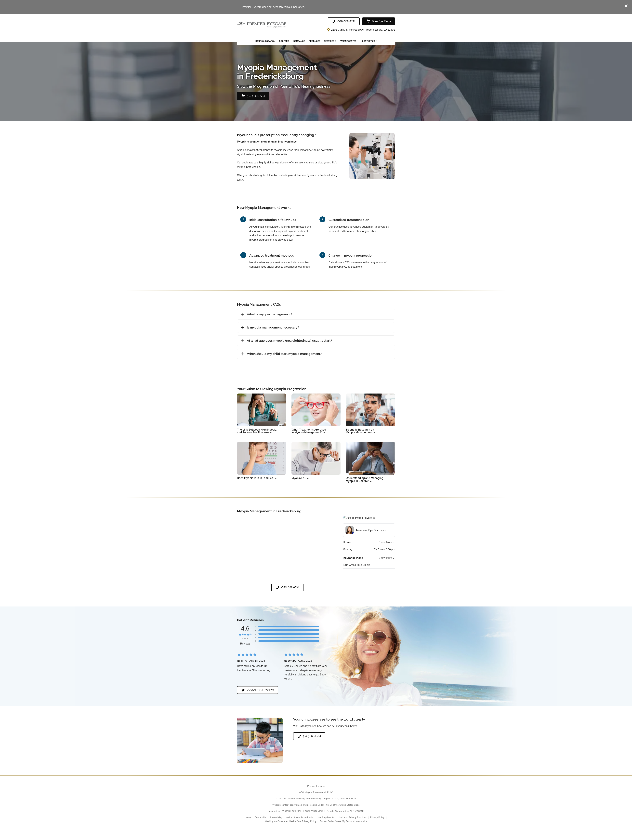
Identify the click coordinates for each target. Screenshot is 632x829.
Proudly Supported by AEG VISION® (345, 811)
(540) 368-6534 (348, 798)
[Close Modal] (626, 6)
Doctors (284, 41)
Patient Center (348, 41)
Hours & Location (265, 41)
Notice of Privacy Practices (353, 817)
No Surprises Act (326, 817)
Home (248, 817)
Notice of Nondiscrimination (300, 817)
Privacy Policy (377, 817)
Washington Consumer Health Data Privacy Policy (290, 821)
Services (329, 41)
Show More (385, 542)
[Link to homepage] (270, 25)
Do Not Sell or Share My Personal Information (344, 821)
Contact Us (368, 41)
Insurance (299, 41)
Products (314, 41)
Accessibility (276, 817)
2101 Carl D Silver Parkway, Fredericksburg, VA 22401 (362, 29)
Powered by (295, 811)
